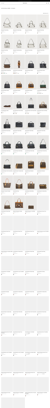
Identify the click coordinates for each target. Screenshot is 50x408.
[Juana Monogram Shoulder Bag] (7, 122)
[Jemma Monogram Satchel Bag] (7, 142)
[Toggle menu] (2, 3)
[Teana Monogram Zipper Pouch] (43, 203)
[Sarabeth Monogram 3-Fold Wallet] (31, 203)
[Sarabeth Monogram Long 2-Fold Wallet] (43, 223)
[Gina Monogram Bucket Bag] (43, 243)
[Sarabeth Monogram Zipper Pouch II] (19, 364)
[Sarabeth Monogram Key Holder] (43, 364)
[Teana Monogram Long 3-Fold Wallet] (7, 344)
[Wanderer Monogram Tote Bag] (19, 203)
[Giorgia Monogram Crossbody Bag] (19, 162)
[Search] (3, 3)
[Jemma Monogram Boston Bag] (31, 142)
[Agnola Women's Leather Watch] (19, 62)
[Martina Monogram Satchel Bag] (19, 303)
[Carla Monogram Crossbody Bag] (43, 182)
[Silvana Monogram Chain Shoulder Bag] (31, 102)
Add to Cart (31, 402)
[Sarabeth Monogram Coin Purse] (7, 384)
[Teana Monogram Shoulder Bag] (43, 303)
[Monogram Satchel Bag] (31, 22)
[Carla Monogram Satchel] (19, 82)
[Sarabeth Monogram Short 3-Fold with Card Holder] (31, 384)
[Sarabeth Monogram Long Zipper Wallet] (7, 243)
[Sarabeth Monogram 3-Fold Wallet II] (19, 384)
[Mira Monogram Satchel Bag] (19, 122)
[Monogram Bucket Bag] (7, 42)
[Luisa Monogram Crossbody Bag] (43, 82)
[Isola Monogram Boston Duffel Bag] (43, 102)
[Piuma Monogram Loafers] (7, 102)
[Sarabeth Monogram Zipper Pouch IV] (7, 364)
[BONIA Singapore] (25, 3)
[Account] (46, 3)
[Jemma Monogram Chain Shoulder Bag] (7, 162)
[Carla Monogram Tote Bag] (43, 263)
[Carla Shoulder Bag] (19, 182)
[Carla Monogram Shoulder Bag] (7, 203)
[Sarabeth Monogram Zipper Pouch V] (43, 344)
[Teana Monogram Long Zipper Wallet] (31, 344)
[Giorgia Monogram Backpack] (31, 162)
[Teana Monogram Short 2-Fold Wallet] (43, 323)
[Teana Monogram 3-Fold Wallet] (7, 263)
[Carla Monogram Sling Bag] (7, 283)
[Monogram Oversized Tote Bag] (7, 182)
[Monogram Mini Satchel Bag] (19, 22)
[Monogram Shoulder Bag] (7, 22)
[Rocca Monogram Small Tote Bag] (19, 102)
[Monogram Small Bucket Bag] (19, 42)
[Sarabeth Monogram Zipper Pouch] (31, 364)
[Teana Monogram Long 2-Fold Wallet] (19, 263)
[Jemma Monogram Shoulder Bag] (43, 142)
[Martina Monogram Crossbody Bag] (7, 303)
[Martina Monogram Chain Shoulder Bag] (31, 303)
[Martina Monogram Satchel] (31, 62)
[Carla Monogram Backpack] (43, 162)
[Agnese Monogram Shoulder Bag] (7, 62)
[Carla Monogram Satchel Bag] (31, 182)
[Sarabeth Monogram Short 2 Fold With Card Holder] (7, 323)
